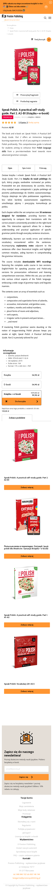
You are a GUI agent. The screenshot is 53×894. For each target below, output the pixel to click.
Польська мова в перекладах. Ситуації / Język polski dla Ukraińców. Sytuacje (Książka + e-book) (26, 547)
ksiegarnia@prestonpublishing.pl (26, 878)
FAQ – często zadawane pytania (26, 855)
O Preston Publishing (26, 844)
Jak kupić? (27, 833)
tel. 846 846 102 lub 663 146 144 (26, 874)
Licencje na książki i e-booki (26, 836)
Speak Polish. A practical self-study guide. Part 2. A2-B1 (26, 479)
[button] (46, 7)
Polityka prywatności (26, 829)
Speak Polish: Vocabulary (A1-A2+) (19, 684)
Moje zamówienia (26, 806)
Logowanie (26, 803)
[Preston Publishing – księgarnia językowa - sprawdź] (13, 18)
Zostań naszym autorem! (26, 848)
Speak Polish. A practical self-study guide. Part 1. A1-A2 (26, 616)
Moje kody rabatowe (26, 810)
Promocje (27, 814)
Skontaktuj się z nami (26, 822)
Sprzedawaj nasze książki (26, 852)
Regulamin (26, 825)
